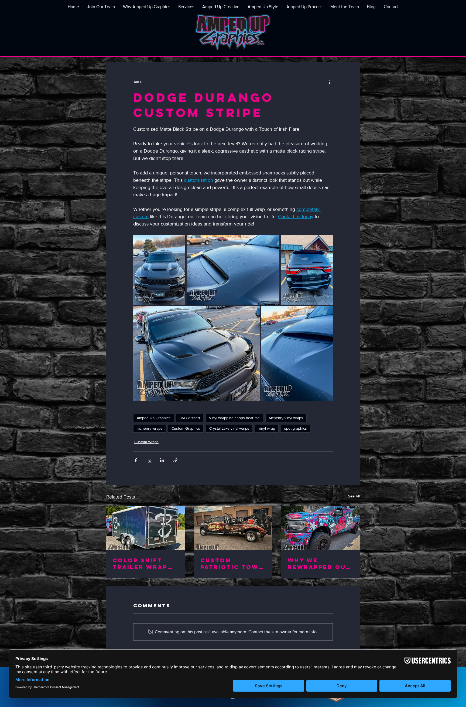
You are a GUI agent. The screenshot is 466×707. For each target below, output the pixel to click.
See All (354, 496)
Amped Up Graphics (153, 418)
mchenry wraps (149, 428)
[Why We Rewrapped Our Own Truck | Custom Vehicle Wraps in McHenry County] (320, 528)
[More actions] (329, 82)
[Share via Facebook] (135, 460)
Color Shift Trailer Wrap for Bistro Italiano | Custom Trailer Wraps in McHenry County (145, 563)
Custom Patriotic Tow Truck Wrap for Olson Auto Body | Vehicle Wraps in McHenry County (233, 563)
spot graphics (295, 428)
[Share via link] (175, 460)
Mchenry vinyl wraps (286, 418)
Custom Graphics (186, 428)
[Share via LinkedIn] (162, 460)
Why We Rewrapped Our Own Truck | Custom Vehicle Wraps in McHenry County (320, 563)
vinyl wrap (266, 428)
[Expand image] (159, 270)
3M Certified (190, 418)
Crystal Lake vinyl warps (229, 428)
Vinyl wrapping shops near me (234, 418)
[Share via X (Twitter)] (149, 460)
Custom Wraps (146, 442)
